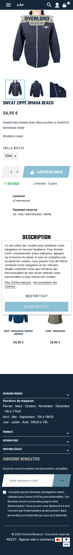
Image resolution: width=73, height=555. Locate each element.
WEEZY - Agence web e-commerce (30, 539)
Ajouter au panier (49, 172)
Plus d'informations (18, 282)
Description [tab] (36, 237)
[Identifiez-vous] (57, 4)
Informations (10, 440)
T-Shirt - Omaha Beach (55, 331)
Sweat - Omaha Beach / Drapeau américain (18, 333)
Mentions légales (12, 449)
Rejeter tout (37, 296)
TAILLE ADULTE (13, 148)
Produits (8, 432)
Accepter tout (36, 307)
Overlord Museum (12, 394)
